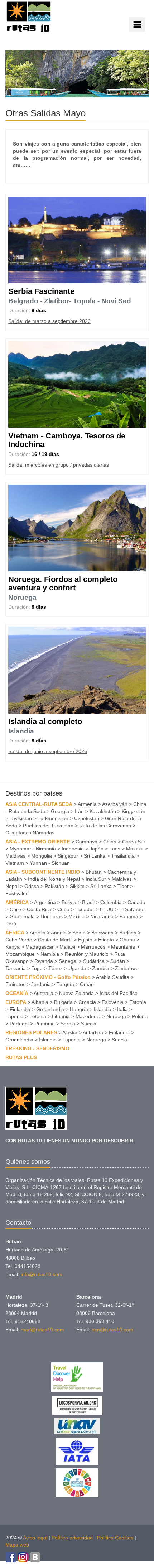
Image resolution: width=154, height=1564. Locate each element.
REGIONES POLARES (31, 1032)
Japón (97, 849)
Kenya (12, 947)
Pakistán (54, 886)
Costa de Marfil (55, 940)
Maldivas (15, 856)
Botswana (102, 932)
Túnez (55, 968)
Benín (79, 932)
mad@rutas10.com (42, 1329)
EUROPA (15, 1002)
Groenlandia (50, 1009)
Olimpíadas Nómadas (29, 833)
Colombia (111, 902)
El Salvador (132, 909)
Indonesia (73, 849)
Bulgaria (63, 1002)
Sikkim (77, 886)
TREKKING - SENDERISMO (37, 1048)
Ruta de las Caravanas (105, 825)
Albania (40, 1002)
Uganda (77, 968)
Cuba (63, 909)
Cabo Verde (18, 940)
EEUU (107, 909)
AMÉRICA (17, 902)
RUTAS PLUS (21, 1057)
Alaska (69, 1032)
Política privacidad (72, 1537)
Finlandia (20, 1009)
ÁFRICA (14, 932)
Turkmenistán (53, 818)
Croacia (87, 1002)
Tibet (123, 886)
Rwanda (43, 961)
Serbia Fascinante (41, 291)
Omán (87, 984)
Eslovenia (113, 1002)
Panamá (128, 916)
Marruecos (93, 947)
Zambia (100, 968)
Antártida (93, 1032)
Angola (59, 932)
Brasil (88, 902)
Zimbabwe (127, 968)
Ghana (127, 940)
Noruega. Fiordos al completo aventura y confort (62, 583)
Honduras (51, 916)
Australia (43, 993)
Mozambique (20, 954)
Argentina (45, 902)
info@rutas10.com (41, 1274)
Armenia (87, 804)
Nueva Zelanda (76, 993)
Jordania (41, 984)
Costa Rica (39, 909)
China (109, 841)
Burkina (127, 932)
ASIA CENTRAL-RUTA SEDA (38, 804)
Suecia (88, 1023)
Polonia (140, 1016)
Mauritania (123, 947)
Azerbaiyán (114, 804)
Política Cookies (115, 1537)
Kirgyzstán (133, 811)
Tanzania (15, 968)
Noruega (22, 597)
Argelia (37, 932)
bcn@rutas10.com (112, 1329)
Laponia (14, 1016)
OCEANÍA (16, 993)
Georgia (60, 811)
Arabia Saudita (112, 977)
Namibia (49, 954)
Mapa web (17, 1545)
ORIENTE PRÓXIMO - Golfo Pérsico (48, 977)
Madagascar (39, 947)
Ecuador (84, 909)
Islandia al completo (45, 721)
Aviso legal (35, 1537)
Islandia (21, 731)
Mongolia (41, 856)
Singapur (68, 856)
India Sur (96, 879)
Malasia (135, 849)
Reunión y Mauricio (87, 954)
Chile (15, 909)
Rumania (44, 1023)
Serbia (68, 1023)
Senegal (68, 961)
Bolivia (69, 902)
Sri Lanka (94, 856)
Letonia (37, 1016)
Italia (122, 1009)
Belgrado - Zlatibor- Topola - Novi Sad (69, 301)
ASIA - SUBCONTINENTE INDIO (42, 872)
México (76, 916)
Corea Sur (133, 841)
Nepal (12, 886)
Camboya (86, 841)
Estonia (137, 1002)
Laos (114, 849)
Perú (10, 923)
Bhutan (94, 872)
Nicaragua (102, 916)
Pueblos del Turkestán (48, 825)
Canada (136, 902)
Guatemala (22, 916)
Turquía (65, 984)
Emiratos (15, 984)
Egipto (85, 940)
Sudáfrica (94, 961)
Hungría (79, 1009)
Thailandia (123, 856)
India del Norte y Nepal (54, 879)
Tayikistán (21, 818)
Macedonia (88, 1016)
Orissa (31, 886)
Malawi (67, 947)
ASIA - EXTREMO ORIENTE (37, 841)
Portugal (19, 1023)
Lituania (61, 1016)
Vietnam (14, 863)
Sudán (117, 961)
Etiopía (106, 940)
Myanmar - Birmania (33, 849)
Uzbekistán (86, 818)
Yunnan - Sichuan (50, 863)
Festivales (16, 893)
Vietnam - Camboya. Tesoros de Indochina (66, 440)
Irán (79, 811)
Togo (37, 968)
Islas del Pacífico (119, 993)
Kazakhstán (103, 811)
